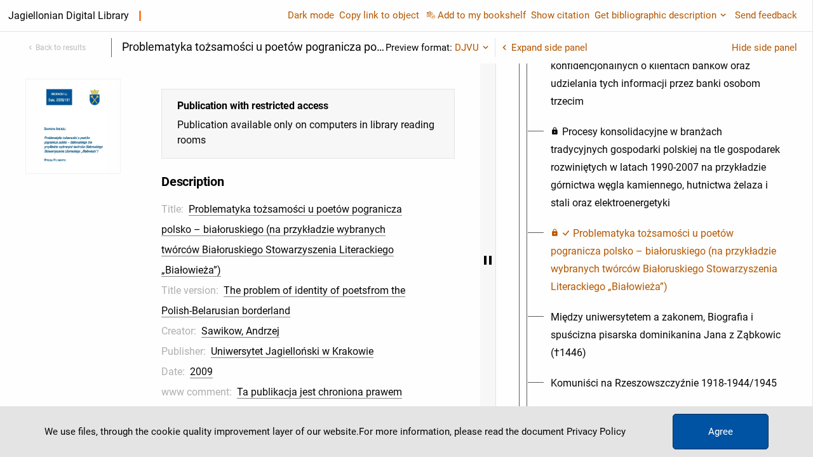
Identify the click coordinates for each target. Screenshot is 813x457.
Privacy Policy (596, 431)
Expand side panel (549, 47)
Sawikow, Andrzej (240, 331)
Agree (720, 431)
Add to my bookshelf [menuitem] (482, 15)
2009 (201, 372)
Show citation (560, 15)
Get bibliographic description (655, 15)
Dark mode (311, 15)
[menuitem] (666, 167)
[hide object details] (487, 260)
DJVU (467, 47)
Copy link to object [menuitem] (379, 15)
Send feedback (766, 15)
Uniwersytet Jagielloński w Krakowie (292, 351)
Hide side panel (764, 47)
